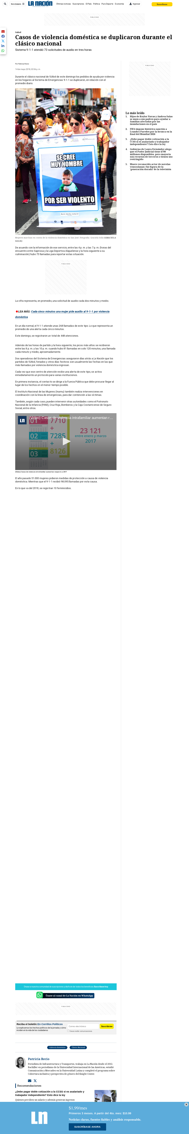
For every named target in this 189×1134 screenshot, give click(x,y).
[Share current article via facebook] (3, 36)
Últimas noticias (63, 4)
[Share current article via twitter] (3, 41)
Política (96, 4)
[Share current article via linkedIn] (3, 45)
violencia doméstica (57, 1047)
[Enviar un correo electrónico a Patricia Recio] (29, 1080)
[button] (66, 441)
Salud (18, 32)
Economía (119, 4)
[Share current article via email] (3, 31)
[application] (66, 441)
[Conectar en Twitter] (35, 1080)
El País (89, 4)
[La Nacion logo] (40, 3)
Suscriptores (78, 4)
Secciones (16, 4)
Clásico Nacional (78, 1047)
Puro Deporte (107, 4)
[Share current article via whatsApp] (3, 50)
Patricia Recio (23, 64)
